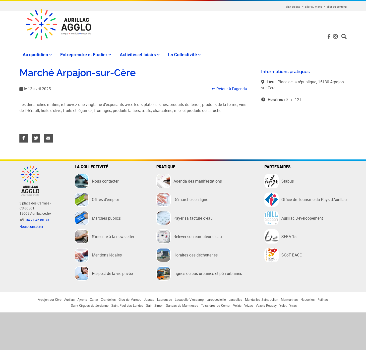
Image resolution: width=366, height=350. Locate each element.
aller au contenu (337, 6)
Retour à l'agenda (231, 89)
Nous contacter (31, 226)
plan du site (293, 6)
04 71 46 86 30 (37, 220)
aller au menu (313, 6)
